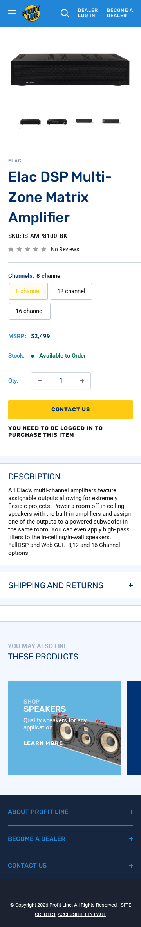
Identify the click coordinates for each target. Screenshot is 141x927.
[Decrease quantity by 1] (39, 381)
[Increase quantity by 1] (82, 381)
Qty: (13, 380)
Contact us (70, 409)
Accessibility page (82, 914)
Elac (15, 161)
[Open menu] (12, 13)
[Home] (31, 13)
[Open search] (65, 13)
